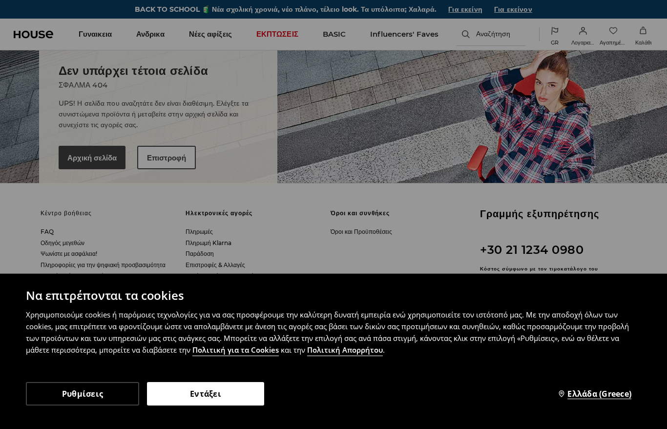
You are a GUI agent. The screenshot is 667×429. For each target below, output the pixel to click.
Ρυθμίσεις (82, 393)
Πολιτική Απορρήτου (345, 350)
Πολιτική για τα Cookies (235, 350)
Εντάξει (205, 393)
